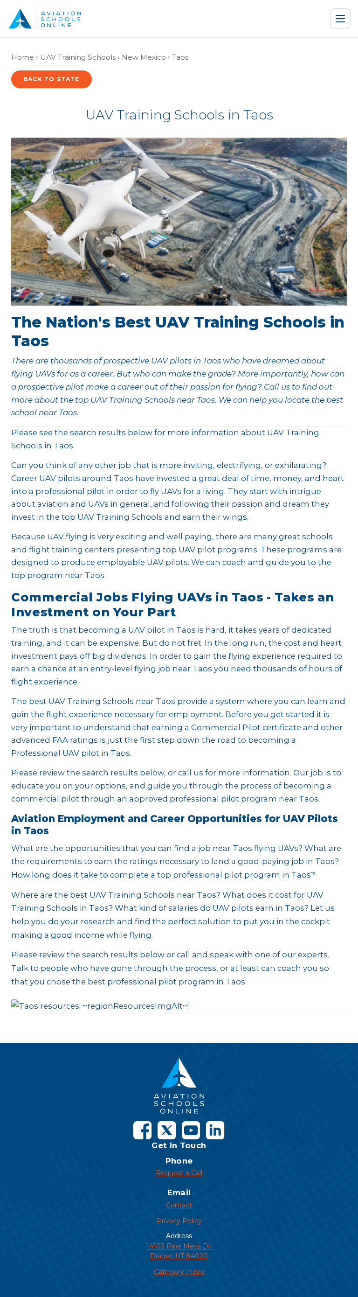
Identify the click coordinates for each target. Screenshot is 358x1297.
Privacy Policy (179, 1221)
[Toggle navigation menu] (340, 18)
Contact (179, 1205)
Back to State (51, 79)
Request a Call (179, 1173)
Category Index (179, 1272)
